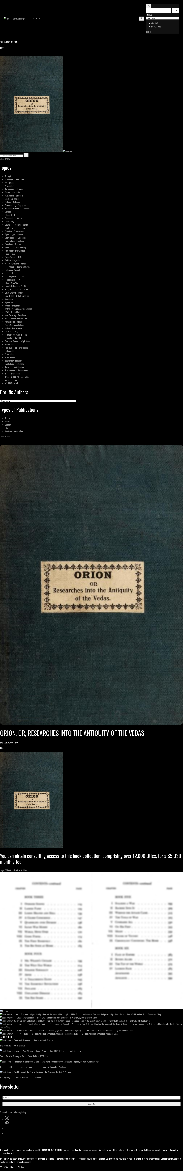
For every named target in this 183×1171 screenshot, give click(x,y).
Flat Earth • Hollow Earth (15, 250)
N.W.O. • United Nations (14, 312)
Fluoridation (10, 253)
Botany (8, 424)
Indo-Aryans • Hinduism (14, 276)
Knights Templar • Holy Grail (16, 289)
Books (7, 421)
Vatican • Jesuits (11, 380)
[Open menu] (141, 19)
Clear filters (5, 158)
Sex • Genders (10, 357)
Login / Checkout (7, 870)
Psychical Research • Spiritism (17, 341)
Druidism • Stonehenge (14, 231)
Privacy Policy (20, 1112)
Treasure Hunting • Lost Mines (17, 376)
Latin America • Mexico (14, 292)
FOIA (6, 427)
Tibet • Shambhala (12, 373)
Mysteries (9, 302)
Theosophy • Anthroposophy (16, 370)
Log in (149, 31)
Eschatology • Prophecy (14, 240)
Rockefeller (9, 344)
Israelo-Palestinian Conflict (16, 286)
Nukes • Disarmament (14, 328)
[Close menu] (148, 6)
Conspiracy (9, 221)
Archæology (9, 185)
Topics (149, 14)
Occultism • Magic (12, 331)
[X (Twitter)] (4, 54)
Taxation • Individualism (14, 367)
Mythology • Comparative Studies (18, 308)
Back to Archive (20, 870)
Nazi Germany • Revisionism (16, 315)
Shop (159, 1014)
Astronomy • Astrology (14, 189)
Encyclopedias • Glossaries (16, 237)
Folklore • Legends (12, 260)
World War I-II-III (11, 383)
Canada (8, 211)
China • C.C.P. (10, 215)
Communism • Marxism (14, 218)
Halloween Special (12, 270)
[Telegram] (10, 54)
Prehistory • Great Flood (15, 337)
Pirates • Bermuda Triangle (16, 334)
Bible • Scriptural (12, 198)
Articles (8, 418)
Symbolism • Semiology (14, 363)
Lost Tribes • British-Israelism (17, 295)
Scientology (9, 354)
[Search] (175, 10)
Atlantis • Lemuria (12, 192)
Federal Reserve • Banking (15, 247)
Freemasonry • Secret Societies (17, 266)
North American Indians (14, 324)
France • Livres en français (16, 263)
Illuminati (9, 273)
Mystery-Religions (12, 305)
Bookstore (10, 1112)
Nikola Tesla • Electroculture (16, 318)
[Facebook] (1, 54)
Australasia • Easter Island (16, 195)
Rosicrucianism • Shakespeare (17, 347)
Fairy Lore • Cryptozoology (15, 244)
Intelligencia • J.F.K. (12, 279)
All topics (8, 176)
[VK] (7, 54)
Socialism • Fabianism (14, 360)
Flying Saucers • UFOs (13, 257)
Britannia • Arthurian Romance (17, 208)
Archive (3, 1112)
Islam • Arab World (12, 282)
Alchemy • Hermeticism (14, 179)
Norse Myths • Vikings (14, 321)
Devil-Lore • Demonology (15, 227)
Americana (9, 182)
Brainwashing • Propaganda (16, 205)
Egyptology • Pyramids (14, 234)
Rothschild (9, 350)
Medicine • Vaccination (14, 431)
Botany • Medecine (12, 202)
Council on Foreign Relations (16, 224)
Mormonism (9, 299)
